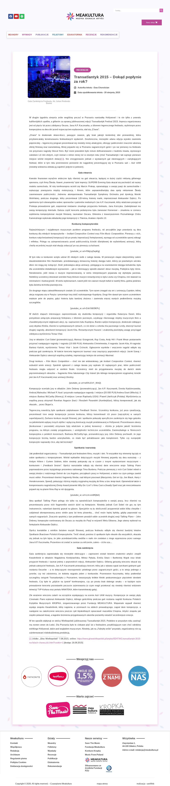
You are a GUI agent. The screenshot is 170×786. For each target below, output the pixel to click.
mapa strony (102, 784)
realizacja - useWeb (145, 784)
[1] (62, 159)
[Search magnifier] (161, 10)
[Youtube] (16, 16)
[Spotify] (21, 16)
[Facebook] (10, 16)
